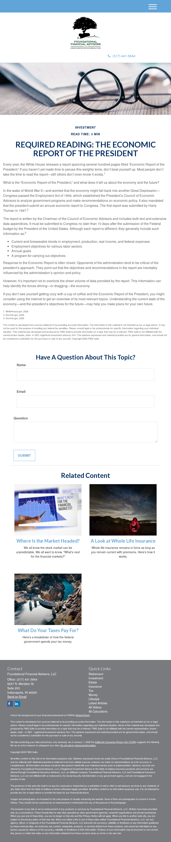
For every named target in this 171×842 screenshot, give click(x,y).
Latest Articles (98, 703)
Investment (96, 678)
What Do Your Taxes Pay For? (48, 630)
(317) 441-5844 (124, 55)
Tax (91, 690)
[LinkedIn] (17, 704)
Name (21, 365)
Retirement (96, 674)
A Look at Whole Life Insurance (123, 541)
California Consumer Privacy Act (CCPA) (115, 742)
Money (93, 695)
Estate (93, 682)
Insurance (95, 686)
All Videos (95, 707)
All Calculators (98, 711)
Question (21, 418)
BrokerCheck (83, 715)
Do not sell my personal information (78, 745)
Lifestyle (94, 699)
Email (21, 391)
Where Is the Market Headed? (47, 541)
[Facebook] (10, 704)
